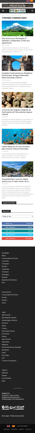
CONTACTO (28, 429)
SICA (3, 283)
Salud (3, 353)
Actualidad (5, 253)
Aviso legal (5, 416)
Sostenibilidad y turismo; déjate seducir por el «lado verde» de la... (16, 180)
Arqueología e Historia (9, 320)
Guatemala (5, 269)
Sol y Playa (5, 355)
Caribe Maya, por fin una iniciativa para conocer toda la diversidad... (16, 148)
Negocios (5, 344)
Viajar (7, 15)
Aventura (5, 323)
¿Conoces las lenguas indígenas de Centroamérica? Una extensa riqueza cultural (17, 112)
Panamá (4, 277)
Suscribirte (28, 238)
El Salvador (5, 264)
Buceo (4, 326)
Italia (3, 381)
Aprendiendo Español (9, 318)
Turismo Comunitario (9, 361)
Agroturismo (6, 315)
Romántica (5, 350)
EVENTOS (21, 429)
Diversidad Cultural (8, 331)
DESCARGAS (14, 429)
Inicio (3, 15)
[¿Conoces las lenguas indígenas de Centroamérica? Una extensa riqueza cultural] (17, 100)
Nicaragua (5, 274)
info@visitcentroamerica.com (11, 397)
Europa (4, 297)
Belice (4, 256)
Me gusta (29, 223)
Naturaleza (5, 342)
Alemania (5, 373)
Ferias (4, 303)
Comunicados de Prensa (10, 258)
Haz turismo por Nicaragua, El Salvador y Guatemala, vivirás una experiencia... (16, 40)
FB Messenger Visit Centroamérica (13, 399)
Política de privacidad (17, 416)
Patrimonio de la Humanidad (11, 347)
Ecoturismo (5, 334)
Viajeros (4, 370)
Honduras (5, 272)
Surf (3, 358)
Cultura (4, 328)
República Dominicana (9, 280)
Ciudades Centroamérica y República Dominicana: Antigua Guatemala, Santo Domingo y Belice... (17, 75)
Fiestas (4, 336)
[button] (3, 10)
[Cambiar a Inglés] (28, 1)
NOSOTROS (7, 429)
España (4, 375)
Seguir (30, 227)
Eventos (4, 266)
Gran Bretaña (6, 378)
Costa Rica (5, 261)
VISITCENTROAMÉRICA (22, 426)
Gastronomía (6, 339)
